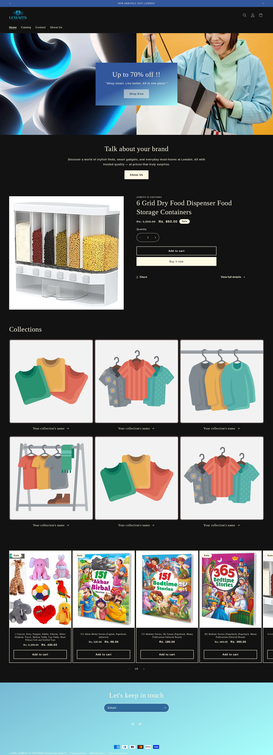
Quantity (141, 229)
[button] (245, 15)
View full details (231, 277)
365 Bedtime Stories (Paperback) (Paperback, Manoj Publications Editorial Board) (230, 635)
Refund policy (97, 753)
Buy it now (176, 261)
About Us (136, 174)
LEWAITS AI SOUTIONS (31, 753)
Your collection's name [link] (49, 428)
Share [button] (143, 277)
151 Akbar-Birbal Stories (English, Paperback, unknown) (103, 635)
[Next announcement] (263, 3)
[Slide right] (143, 668)
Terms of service (118, 753)
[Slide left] (129, 668)
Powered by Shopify (55, 753)
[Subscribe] (165, 707)
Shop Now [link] (136, 93)
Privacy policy (78, 753)
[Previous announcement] (9, 3)
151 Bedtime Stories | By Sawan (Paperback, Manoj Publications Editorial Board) (167, 635)
